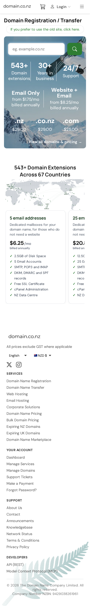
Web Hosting (17, 394)
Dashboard (15, 457)
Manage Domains (20, 470)
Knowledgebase (19, 527)
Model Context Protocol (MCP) (32, 571)
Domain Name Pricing (24, 413)
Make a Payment (20, 483)
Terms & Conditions (22, 540)
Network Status (19, 534)
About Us (14, 507)
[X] (9, 365)
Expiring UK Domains (23, 433)
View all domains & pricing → (55, 141)
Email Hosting (17, 400)
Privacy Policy (17, 547)
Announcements (20, 521)
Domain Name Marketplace (28, 439)
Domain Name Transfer (25, 387)
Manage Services (20, 464)
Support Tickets (19, 477)
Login (61, 6)
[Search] (74, 49)
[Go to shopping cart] (43, 7)
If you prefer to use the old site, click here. (45, 29)
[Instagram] (19, 365)
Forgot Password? (21, 490)
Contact (13, 514)
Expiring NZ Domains (23, 426)
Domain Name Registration (28, 381)
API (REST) (15, 564)
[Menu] (83, 7)
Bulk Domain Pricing (22, 420)
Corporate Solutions (23, 407)
